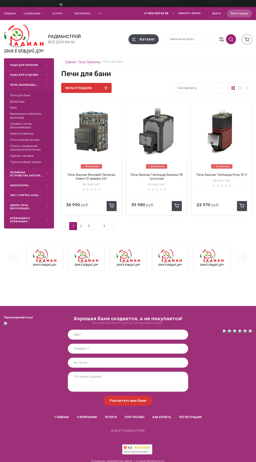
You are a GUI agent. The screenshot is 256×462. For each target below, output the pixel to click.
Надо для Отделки (24, 74)
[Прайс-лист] (246, 88)
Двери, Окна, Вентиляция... (20, 207)
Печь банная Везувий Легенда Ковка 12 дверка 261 (91, 176)
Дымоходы (17, 101)
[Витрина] (233, 88)
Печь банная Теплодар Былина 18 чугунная (157, 176)
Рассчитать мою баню (128, 401)
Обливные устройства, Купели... (26, 174)
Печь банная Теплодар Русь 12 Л (222, 175)
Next (242, 255)
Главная (10, 13)
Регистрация (239, 13)
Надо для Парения (24, 64)
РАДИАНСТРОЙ (64, 36)
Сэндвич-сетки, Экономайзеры (21, 125)
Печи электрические (24, 140)
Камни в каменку (22, 133)
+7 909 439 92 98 (156, 13)
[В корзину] (112, 206)
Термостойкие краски (25, 162)
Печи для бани (20, 95)
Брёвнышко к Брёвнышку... (20, 220)
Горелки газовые (22, 156)
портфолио (82, 13)
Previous (13, 255)
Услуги (57, 13)
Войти (216, 13)
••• (99, 13)
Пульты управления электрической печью (25, 148)
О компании (32, 13)
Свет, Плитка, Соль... (25, 195)
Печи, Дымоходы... (24, 84)
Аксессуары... (20, 185)
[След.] (112, 226)
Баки (13, 107)
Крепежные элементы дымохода (25, 115)
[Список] (240, 88)
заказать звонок (189, 13)
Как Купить (161, 417)
